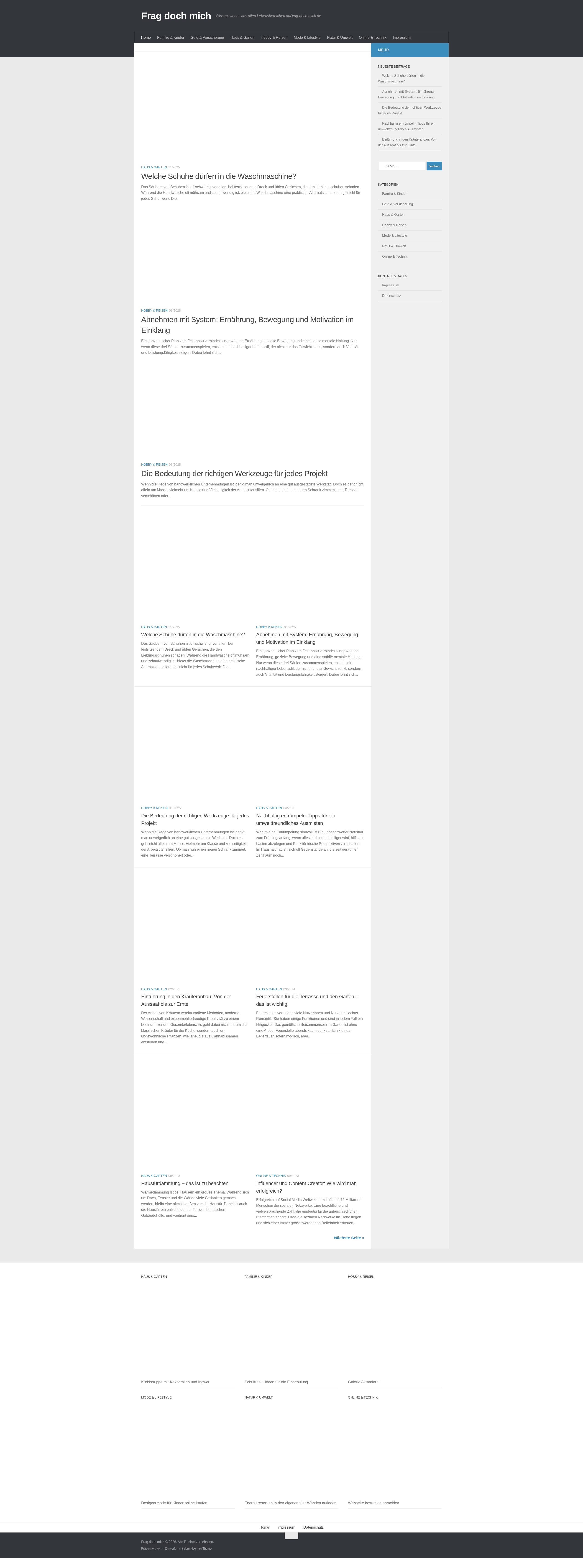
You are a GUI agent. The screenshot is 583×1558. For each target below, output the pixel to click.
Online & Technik (372, 37)
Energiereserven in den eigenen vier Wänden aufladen (290, 1503)
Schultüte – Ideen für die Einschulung (276, 1382)
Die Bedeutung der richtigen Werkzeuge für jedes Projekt (234, 473)
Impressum (402, 37)
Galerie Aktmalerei (363, 1382)
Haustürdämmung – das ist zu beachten (184, 1183)
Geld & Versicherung (207, 37)
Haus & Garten (242, 37)
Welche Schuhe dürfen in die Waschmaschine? (219, 176)
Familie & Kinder (170, 37)
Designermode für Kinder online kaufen (174, 1503)
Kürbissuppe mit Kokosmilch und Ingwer (175, 1382)
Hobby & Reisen (274, 37)
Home (146, 37)
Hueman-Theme (201, 1548)
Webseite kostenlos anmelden (373, 1503)
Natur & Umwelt (340, 37)
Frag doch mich (176, 15)
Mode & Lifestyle (307, 37)
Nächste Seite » (349, 1238)
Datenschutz (391, 296)
